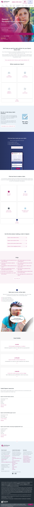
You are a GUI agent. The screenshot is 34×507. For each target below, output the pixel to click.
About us (13, 457)
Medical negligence (26, 460)
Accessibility (29, 498)
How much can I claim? (16, 147)
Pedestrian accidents (27, 459)
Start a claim (30, 3)
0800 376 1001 (17, 2)
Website (2, 406)
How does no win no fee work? (7, 271)
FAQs (13, 468)
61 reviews (6, 39)
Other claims (11, 6)
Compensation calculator (18, 6)
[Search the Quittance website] (32, 5)
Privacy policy (11, 498)
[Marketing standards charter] (4, 501)
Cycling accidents (26, 458)
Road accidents (7, 6)
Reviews (13, 464)
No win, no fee (23, 6)
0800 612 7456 (3, 459)
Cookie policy (24, 498)
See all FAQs (16, 278)
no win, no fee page (19, 491)
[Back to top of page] (17, 441)
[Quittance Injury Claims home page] (5, 1)
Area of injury (14, 6)
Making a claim (26, 6)
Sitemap (13, 469)
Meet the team (15, 463)
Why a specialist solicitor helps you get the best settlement (16, 60)
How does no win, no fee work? (7, 126)
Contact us (30, 6)
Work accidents (3, 6)
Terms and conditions (4, 498)
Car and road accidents (27, 457)
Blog (13, 465)
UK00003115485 (3, 497)
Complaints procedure (17, 498)
